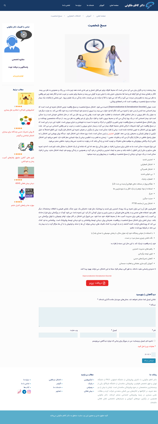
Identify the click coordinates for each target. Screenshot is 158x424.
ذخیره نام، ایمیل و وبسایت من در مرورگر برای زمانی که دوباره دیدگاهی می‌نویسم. (122, 341)
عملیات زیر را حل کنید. (145, 346)
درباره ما (26, 379)
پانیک (90, 383)
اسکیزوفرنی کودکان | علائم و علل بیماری (19, 110)
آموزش (88, 16)
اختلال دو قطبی (55, 379)
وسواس (89, 387)
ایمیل (114, 330)
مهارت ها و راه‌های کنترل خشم (22, 205)
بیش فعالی (88, 391)
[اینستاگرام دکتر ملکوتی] (29, 393)
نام (154, 330)
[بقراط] (19, 393)
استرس (111, 133)
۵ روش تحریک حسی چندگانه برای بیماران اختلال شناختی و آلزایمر (18, 133)
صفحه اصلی (101, 16)
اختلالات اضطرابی (74, 16)
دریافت (98, 283)
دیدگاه (152, 304)
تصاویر (58, 391)
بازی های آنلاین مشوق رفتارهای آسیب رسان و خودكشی (18, 159)
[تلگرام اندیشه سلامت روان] (24, 393)
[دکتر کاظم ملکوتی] (139, 5)
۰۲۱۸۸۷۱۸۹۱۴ (18, 76)
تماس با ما (25, 383)
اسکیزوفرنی (88, 379)
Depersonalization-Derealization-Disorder (97, 276)
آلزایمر (59, 383)
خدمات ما (57, 387)
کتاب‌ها (26, 387)
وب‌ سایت (74, 330)
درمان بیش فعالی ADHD (24, 183)
